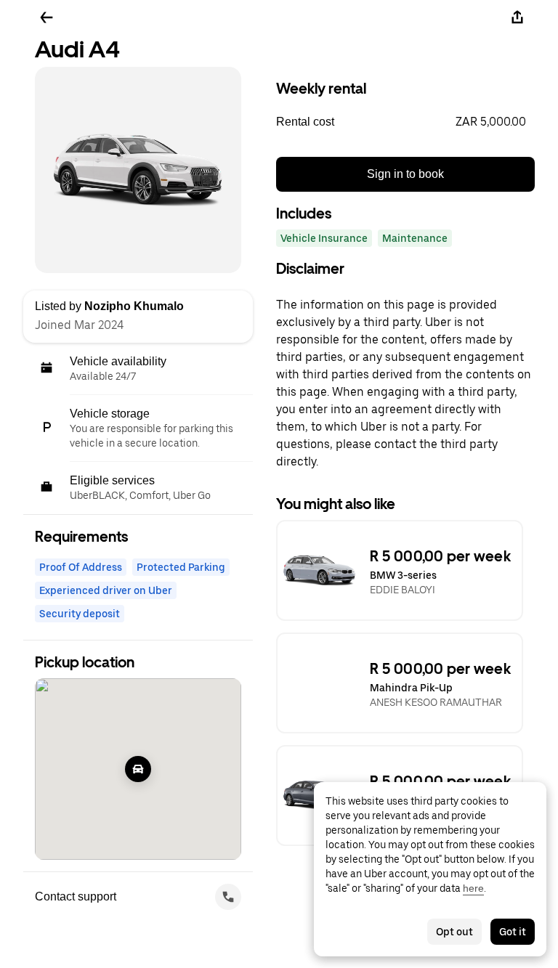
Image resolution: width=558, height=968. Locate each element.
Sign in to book (405, 174)
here (473, 888)
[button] (405, 122)
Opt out (454, 932)
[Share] (517, 17)
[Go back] (46, 17)
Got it (512, 932)
